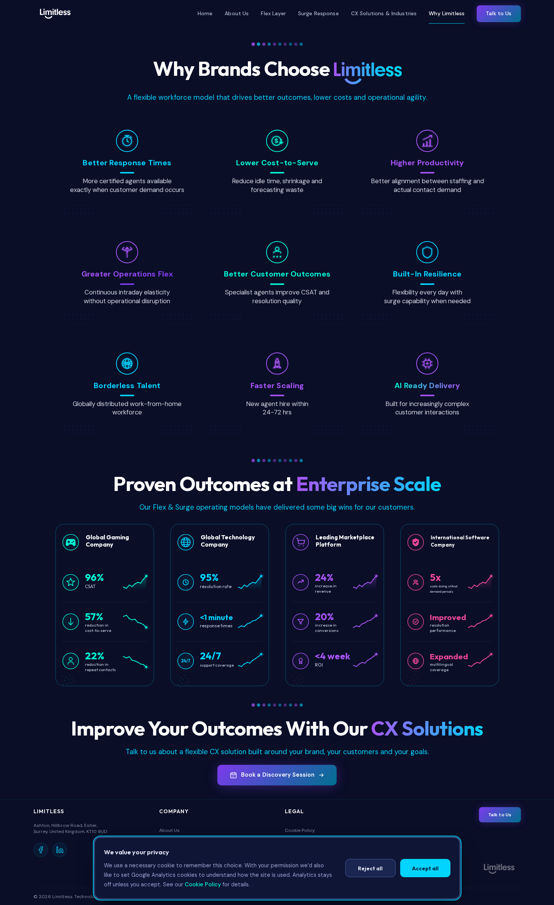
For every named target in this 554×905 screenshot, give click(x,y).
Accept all (425, 868)
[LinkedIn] (60, 850)
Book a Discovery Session (278, 775)
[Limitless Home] (55, 14)
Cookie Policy (300, 830)
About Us (237, 13)
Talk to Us (498, 13)
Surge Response (318, 13)
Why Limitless (447, 13)
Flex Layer (273, 13)
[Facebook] (41, 850)
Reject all (370, 868)
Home (205, 13)
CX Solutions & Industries (384, 13)
